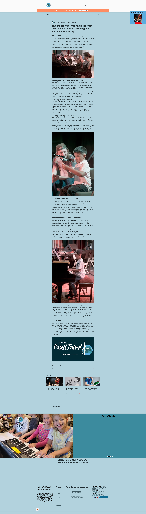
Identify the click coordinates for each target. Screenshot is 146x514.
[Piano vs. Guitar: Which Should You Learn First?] (54, 381)
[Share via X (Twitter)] (55, 365)
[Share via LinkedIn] (58, 365)
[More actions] (93, 22)
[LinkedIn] (112, 456)
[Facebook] (107, 456)
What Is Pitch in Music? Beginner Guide (72, 389)
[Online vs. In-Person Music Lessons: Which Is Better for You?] (91, 381)
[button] (98, 14)
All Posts (47, 14)
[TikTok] (109, 456)
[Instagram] (105, 456)
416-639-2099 (95, 489)
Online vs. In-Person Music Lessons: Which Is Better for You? (91, 389)
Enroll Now (59, 494)
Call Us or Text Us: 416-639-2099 (66, 10)
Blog (59, 493)
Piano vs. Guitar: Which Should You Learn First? (53, 389)
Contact (59, 496)
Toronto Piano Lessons (76, 489)
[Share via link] (60, 365)
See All (98, 375)
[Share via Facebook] (52, 365)
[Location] (37, 509)
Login (59, 497)
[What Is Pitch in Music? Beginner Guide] (73, 381)
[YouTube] (110, 456)
